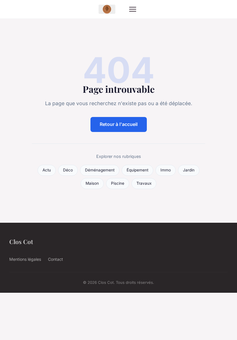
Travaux (143, 183)
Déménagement (99, 170)
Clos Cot (21, 241)
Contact (55, 259)
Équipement (137, 170)
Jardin (189, 170)
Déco (68, 170)
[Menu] (132, 9)
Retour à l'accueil (119, 124)
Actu (46, 170)
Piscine (117, 183)
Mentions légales (25, 259)
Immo (165, 170)
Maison (92, 183)
